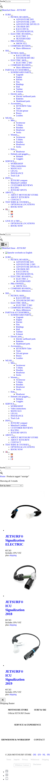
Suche (2, 1)
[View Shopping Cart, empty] (27, 231)
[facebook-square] (7, 772)
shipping (13, 555)
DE (34, 754)
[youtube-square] (6, 779)
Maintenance (19, 731)
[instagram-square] (7, 775)
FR (48, 754)
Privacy (25, 760)
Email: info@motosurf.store (44, 746)
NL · (45, 754)
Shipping (45, 760)
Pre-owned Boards (40, 718)
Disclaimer (37, 764)
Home (2, 476)
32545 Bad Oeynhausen (9, 746)
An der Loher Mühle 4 (9, 743)
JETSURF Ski (39, 716)
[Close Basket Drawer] (2, 700)
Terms (8, 760)
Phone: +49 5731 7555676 (43, 743)
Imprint (16, 760)
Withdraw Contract (22, 765)
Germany (4, 748)
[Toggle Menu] (12, 15)
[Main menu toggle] (4, 244)
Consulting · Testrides (16, 716)
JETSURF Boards (40, 713)
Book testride (19, 728)
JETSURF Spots (20, 733)
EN (39, 754)
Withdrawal (35, 760)
